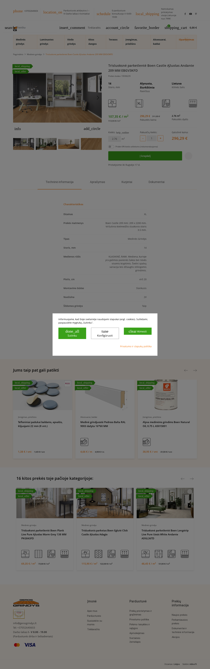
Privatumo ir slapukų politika (136, 346)
